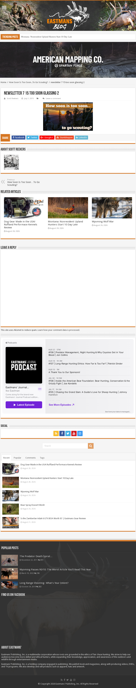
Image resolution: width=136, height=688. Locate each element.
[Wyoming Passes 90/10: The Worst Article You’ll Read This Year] (9, 573)
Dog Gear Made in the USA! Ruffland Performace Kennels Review (20, 224)
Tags (42, 458)
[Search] (91, 446)
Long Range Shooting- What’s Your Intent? (44, 582)
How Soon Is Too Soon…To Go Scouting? (23, 182)
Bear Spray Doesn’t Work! (33, 505)
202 (39, 587)
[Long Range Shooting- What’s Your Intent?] (9, 585)
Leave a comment (53, 98)
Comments (30, 458)
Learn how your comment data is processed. (59, 330)
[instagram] (80, 433)
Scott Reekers (12, 98)
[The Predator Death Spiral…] (9, 560)
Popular (17, 458)
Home (3, 82)
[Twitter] (68, 433)
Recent (6, 458)
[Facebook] (62, 433)
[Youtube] (74, 433)
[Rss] (56, 433)
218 (37, 573)
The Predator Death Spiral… (36, 556)
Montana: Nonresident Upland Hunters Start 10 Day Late (46, 36)
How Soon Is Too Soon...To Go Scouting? (28, 82)
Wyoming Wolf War (103, 221)
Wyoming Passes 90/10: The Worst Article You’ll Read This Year (55, 569)
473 (41, 560)
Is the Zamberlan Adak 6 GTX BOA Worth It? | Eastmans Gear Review (53, 518)
